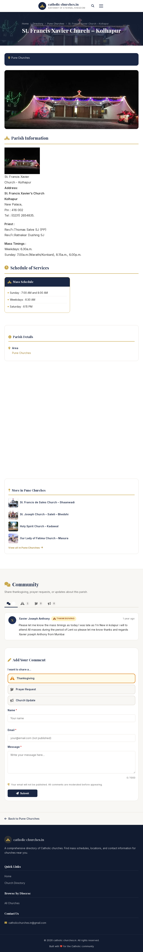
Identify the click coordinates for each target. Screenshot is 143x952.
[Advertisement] (71, 421)
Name (12, 710)
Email (12, 730)
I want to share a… (19, 669)
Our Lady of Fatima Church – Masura (44, 538)
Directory (38, 23)
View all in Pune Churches (24, 547)
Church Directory (14, 883)
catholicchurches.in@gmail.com (27, 922)
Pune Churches (55, 23)
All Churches (12, 903)
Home (25, 23)
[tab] (11, 603)
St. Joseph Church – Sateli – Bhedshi (44, 514)
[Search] (93, 6)
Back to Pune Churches (23, 818)
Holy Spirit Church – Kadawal (39, 526)
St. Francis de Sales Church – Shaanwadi (47, 502)
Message (15, 746)
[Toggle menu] (101, 6)
